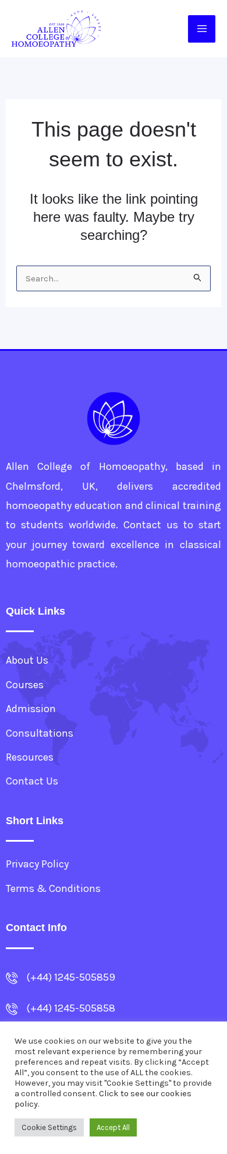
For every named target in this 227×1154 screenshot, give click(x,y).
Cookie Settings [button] (49, 1127)
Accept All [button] (113, 1127)
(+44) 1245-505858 (70, 1008)
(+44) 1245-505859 (70, 977)
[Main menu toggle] (201, 29)
